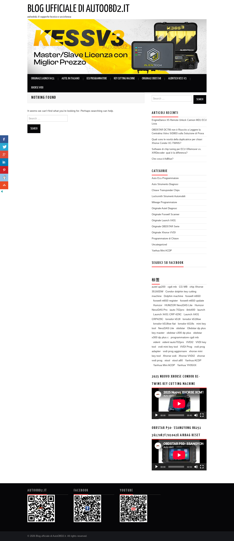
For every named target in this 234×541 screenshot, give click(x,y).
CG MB (183, 286)
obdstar (180, 328)
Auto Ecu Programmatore (165, 178)
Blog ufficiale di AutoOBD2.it (78, 9)
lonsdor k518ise (192, 319)
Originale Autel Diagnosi (164, 208)
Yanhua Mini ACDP (162, 250)
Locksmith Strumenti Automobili (168, 196)
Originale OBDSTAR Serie (165, 226)
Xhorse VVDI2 (187, 355)
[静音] (196, 415)
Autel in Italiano (71, 78)
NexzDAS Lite (166, 328)
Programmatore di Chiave (165, 238)
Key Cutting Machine (124, 78)
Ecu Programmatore (97, 78)
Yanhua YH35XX (186, 365)
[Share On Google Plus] (4, 155)
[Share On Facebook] (4, 139)
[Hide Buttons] (2, 191)
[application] (179, 403)
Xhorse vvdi (169, 355)
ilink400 (190, 309)
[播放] (156, 415)
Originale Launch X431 (42, 78)
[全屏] (202, 415)
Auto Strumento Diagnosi (165, 184)
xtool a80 (177, 360)
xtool (167, 360)
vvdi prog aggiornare (175, 351)
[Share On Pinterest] (4, 170)
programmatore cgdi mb (185, 337)
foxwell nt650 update (192, 300)
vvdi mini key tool (168, 346)
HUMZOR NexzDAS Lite (179, 305)
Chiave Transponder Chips (166, 190)
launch (201, 309)
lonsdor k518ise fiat (164, 323)
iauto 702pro (177, 309)
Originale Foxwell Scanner (165, 214)
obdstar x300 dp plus (179, 332)
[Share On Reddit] (4, 178)
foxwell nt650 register (165, 300)
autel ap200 (158, 286)
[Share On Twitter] (4, 147)
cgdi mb (172, 286)
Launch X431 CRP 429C (167, 314)
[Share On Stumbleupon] (4, 185)
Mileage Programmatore (164, 202)
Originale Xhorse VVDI (164, 232)
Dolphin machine (173, 296)
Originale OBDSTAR (151, 78)
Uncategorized (159, 244)
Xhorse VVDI (37, 87)
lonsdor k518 (172, 319)
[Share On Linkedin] (4, 162)
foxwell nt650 (193, 296)
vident (156, 342)
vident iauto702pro (173, 342)
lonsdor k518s (186, 323)
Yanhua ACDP (193, 360)
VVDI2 (189, 342)
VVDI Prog (186, 346)
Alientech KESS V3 (177, 78)
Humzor (157, 305)
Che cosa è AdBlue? (162, 159)
